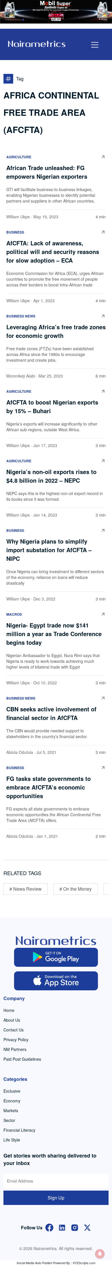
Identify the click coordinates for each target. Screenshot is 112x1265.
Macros (14, 614)
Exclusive (11, 1091)
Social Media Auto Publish (34, 1262)
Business (15, 232)
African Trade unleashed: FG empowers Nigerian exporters (46, 171)
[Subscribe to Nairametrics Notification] (100, 1253)
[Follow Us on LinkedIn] (62, 1227)
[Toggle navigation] (95, 45)
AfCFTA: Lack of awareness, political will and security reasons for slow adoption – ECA (52, 251)
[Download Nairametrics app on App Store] (56, 980)
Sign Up (56, 1197)
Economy (11, 1101)
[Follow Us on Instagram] (75, 1227)
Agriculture (18, 156)
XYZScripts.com (84, 1262)
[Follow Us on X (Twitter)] (87, 1227)
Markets (10, 1110)
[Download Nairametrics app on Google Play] (56, 957)
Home (8, 1010)
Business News (20, 316)
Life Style (11, 1140)
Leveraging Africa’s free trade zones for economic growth (56, 331)
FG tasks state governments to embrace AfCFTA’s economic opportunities (48, 787)
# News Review (25, 888)
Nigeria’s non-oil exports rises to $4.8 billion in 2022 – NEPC (51, 475)
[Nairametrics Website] (36, 43)
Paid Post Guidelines (22, 1059)
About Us (11, 1020)
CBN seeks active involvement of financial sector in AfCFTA (51, 713)
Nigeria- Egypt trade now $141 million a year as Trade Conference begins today (54, 633)
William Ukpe (18, 217)
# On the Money (75, 888)
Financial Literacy (19, 1130)
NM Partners (14, 1049)
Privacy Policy (15, 1039)
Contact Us (13, 1030)
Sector (9, 1120)
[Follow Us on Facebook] (49, 1227)
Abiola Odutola (19, 752)
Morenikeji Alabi (20, 376)
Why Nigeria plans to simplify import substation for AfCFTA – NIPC (49, 550)
